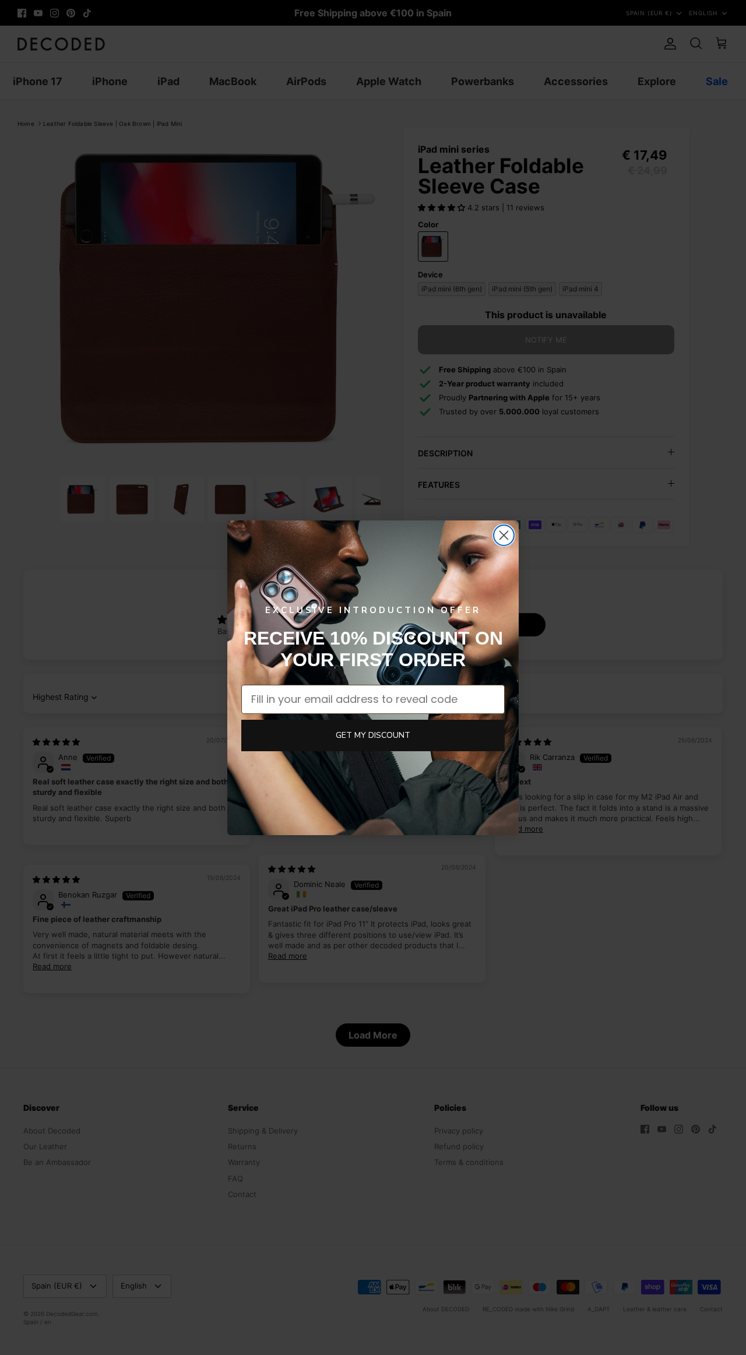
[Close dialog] (504, 535)
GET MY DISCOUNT (373, 735)
